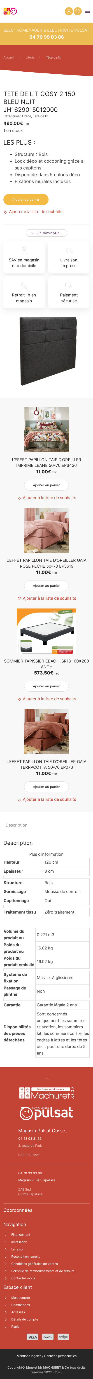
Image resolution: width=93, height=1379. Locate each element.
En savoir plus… (49, 233)
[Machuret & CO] (46, 1093)
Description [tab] (17, 825)
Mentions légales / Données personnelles (47, 1356)
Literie (26, 116)
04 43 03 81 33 (30, 1138)
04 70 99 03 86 (46, 37)
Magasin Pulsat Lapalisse (36, 1180)
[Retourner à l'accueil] (10, 11)
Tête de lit (40, 116)
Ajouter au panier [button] (46, 485)
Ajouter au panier (26, 199)
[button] (87, 11)
